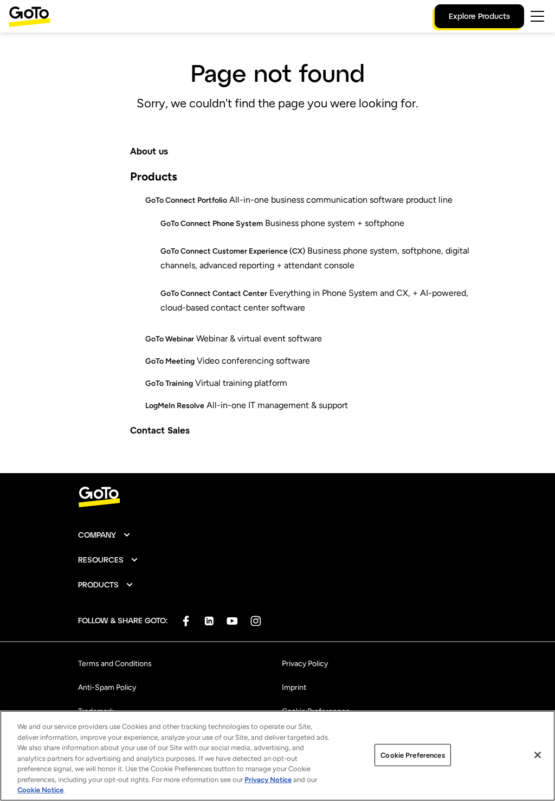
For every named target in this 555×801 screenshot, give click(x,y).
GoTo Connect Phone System (211, 223)
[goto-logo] (277, 497)
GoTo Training (169, 383)
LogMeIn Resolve (174, 405)
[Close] (538, 755)
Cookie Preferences (412, 755)
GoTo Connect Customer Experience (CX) (232, 251)
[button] (104, 535)
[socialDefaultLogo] (185, 620)
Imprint (294, 687)
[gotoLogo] (30, 16)
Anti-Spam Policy (107, 687)
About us (149, 151)
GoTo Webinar (169, 339)
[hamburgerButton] (537, 16)
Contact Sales (160, 430)
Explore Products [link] (479, 16)
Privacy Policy (305, 663)
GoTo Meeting (170, 361)
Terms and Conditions (115, 663)
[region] (277, 755)
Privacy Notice (268, 780)
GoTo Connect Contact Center (213, 293)
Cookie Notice (40, 790)
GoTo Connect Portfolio (186, 200)
